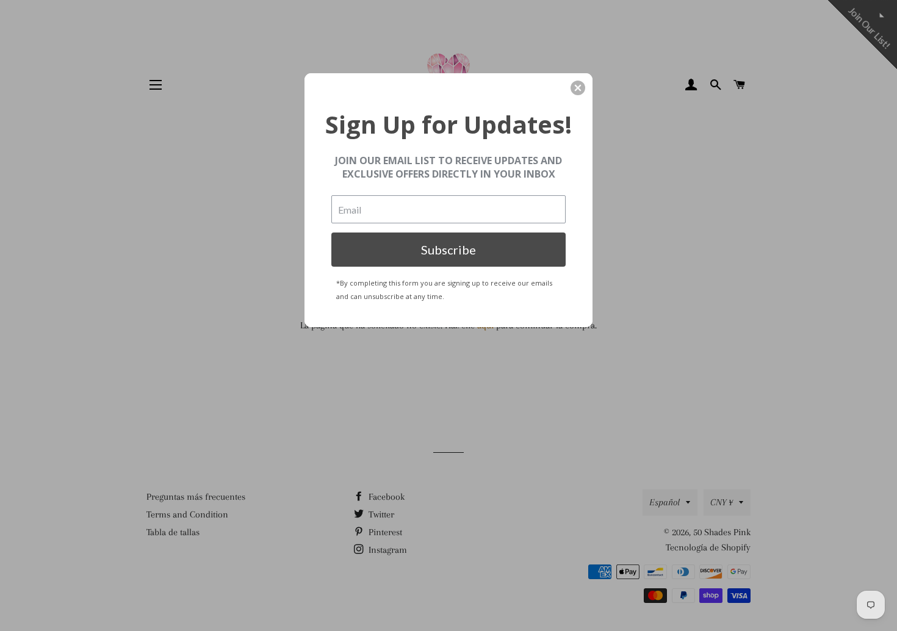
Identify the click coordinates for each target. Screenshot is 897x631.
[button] (578, 88)
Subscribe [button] (448, 249)
